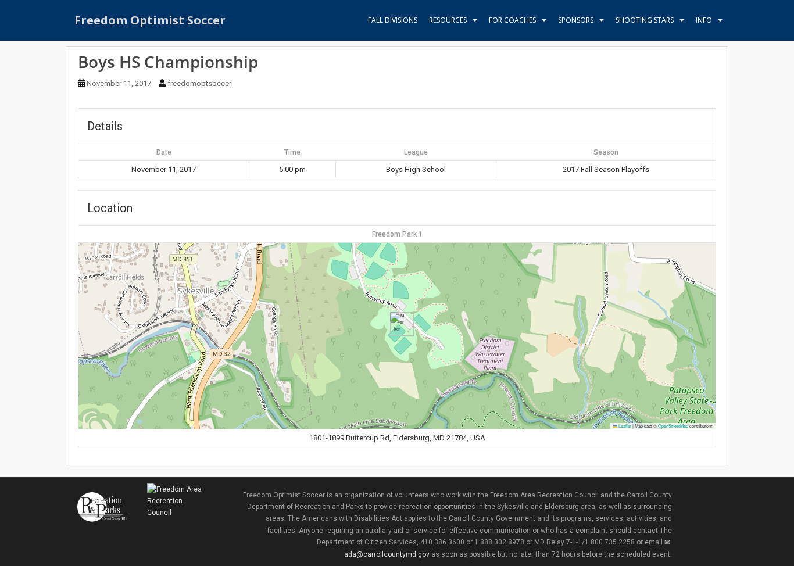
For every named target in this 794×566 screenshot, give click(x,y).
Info (704, 20)
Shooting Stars (645, 20)
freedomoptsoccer (199, 83)
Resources (448, 20)
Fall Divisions (392, 20)
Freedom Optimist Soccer (150, 20)
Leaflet (624, 425)
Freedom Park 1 (397, 234)
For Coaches (512, 20)
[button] (397, 324)
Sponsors (575, 20)
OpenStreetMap (673, 425)
